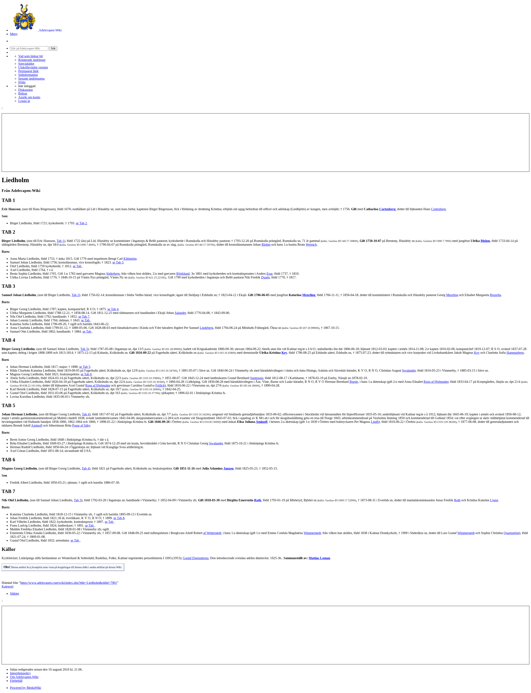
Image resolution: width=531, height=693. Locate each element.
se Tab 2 (81, 223)
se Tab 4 (112, 309)
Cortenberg (387, 209)
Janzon (228, 468)
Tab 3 (84, 349)
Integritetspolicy (20, 673)
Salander (180, 313)
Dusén (265, 277)
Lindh (375, 421)
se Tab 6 (86, 374)
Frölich (160, 385)
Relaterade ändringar (31, 60)
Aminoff (261, 421)
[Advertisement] (265, 142)
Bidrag (22, 93)
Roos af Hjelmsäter (436, 381)
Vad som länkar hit (30, 56)
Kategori (7, 586)
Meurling (308, 295)
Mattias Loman (319, 558)
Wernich (311, 244)
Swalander (409, 370)
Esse (270, 273)
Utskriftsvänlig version (33, 67)
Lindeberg (206, 327)
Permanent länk (28, 71)
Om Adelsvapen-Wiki (24, 677)
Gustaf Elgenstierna (195, 558)
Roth (257, 500)
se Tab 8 (118, 518)
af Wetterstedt (212, 533)
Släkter (14, 593)
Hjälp (22, 82)
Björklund (183, 273)
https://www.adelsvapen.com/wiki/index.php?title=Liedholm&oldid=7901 (68, 582)
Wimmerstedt (312, 533)
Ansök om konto (29, 97)
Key (284, 352)
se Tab (77, 266)
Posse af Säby (81, 425)
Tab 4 (85, 414)
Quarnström (511, 533)
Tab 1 (60, 241)
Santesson (256, 378)
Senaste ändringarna (31, 78)
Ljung (494, 500)
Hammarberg (515, 352)
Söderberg (113, 273)
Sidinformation (28, 75)
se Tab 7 (83, 316)
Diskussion (25, 90)
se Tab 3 (117, 262)
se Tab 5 (84, 366)
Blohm (485, 241)
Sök (53, 48)
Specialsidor (26, 63)
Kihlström (129, 258)
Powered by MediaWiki (25, 687)
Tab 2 (75, 295)
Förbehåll (16, 680)
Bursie (354, 381)
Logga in (24, 101)
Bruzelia (495, 295)
